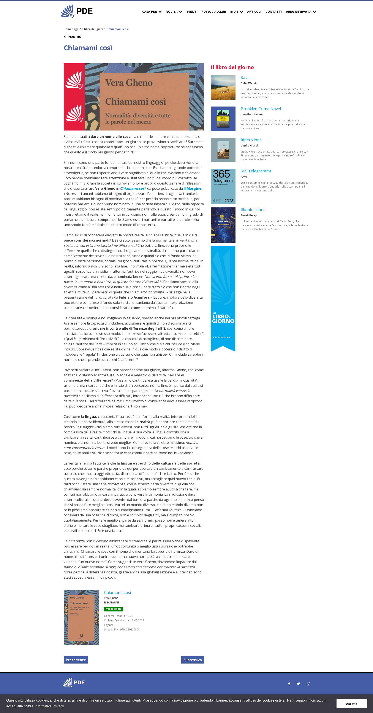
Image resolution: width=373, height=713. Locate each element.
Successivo (192, 659)
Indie (234, 12)
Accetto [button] (351, 703)
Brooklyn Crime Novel (261, 108)
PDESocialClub (214, 12)
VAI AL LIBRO (113, 609)
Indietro (74, 37)
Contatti (274, 12)
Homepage (71, 29)
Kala (244, 77)
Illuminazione (253, 209)
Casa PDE (149, 12)
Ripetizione (251, 139)
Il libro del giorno (93, 29)
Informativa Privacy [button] (49, 706)
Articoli (254, 12)
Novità (172, 12)
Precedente (76, 659)
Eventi (191, 12)
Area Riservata (298, 12)
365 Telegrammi (256, 170)
